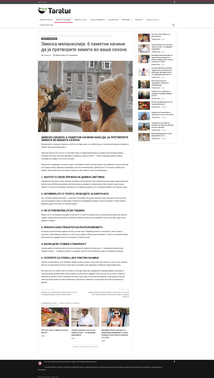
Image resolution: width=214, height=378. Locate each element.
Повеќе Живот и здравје (69, 303)
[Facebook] (174, 2)
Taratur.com (47, 55)
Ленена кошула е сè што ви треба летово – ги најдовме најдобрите (83, 332)
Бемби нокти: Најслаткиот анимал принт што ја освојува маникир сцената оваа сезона (59, 291)
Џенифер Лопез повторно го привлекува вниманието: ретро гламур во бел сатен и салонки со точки (114, 333)
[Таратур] (54, 7)
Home (43, 35)
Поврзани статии (49, 303)
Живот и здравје (52, 35)
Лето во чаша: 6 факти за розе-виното (55, 331)
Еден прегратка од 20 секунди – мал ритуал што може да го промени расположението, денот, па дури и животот (109, 293)
